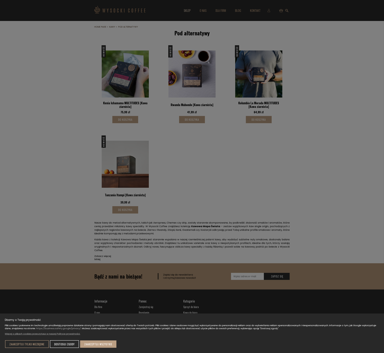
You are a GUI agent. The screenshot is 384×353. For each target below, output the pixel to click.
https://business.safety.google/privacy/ (58, 328)
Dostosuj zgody (64, 344)
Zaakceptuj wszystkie (98, 344)
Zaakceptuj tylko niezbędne (26, 344)
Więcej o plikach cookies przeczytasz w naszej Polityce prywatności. (42, 333)
